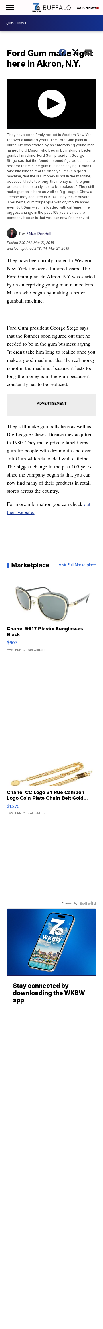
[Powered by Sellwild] (88, 903)
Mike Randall (38, 234)
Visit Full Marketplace (77, 565)
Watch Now (86, 8)
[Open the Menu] (9, 7)
